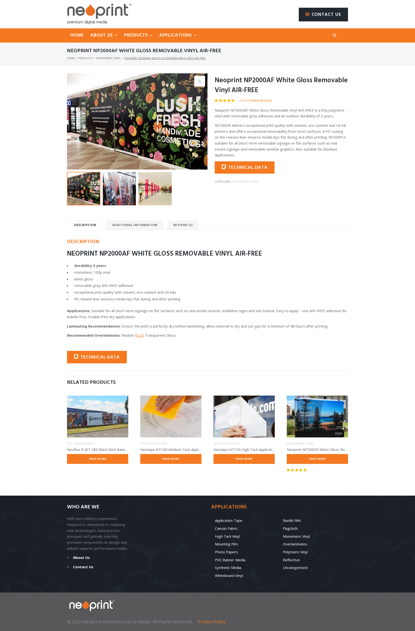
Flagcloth (290, 528)
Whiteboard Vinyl (229, 575)
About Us (81, 557)
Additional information (135, 225)
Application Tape (153, 443)
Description (85, 225)
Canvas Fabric (226, 528)
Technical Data (248, 167)
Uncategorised (295, 567)
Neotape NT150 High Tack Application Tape (250, 449)
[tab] (85, 225)
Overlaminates (295, 544)
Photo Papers (226, 551)
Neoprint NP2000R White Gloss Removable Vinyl (327, 449)
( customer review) (256, 100)
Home (71, 58)
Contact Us (326, 14)
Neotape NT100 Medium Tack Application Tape (179, 449)
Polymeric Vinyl (295, 551)
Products (86, 58)
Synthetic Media (228, 567)
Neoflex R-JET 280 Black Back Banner (98, 449)
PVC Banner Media (81, 443)
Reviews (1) (183, 225)
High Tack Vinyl (227, 536)
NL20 (140, 335)
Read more (97, 459)
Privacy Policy (212, 622)
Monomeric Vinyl (108, 58)
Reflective (291, 559)
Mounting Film (226, 544)
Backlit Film (292, 520)
